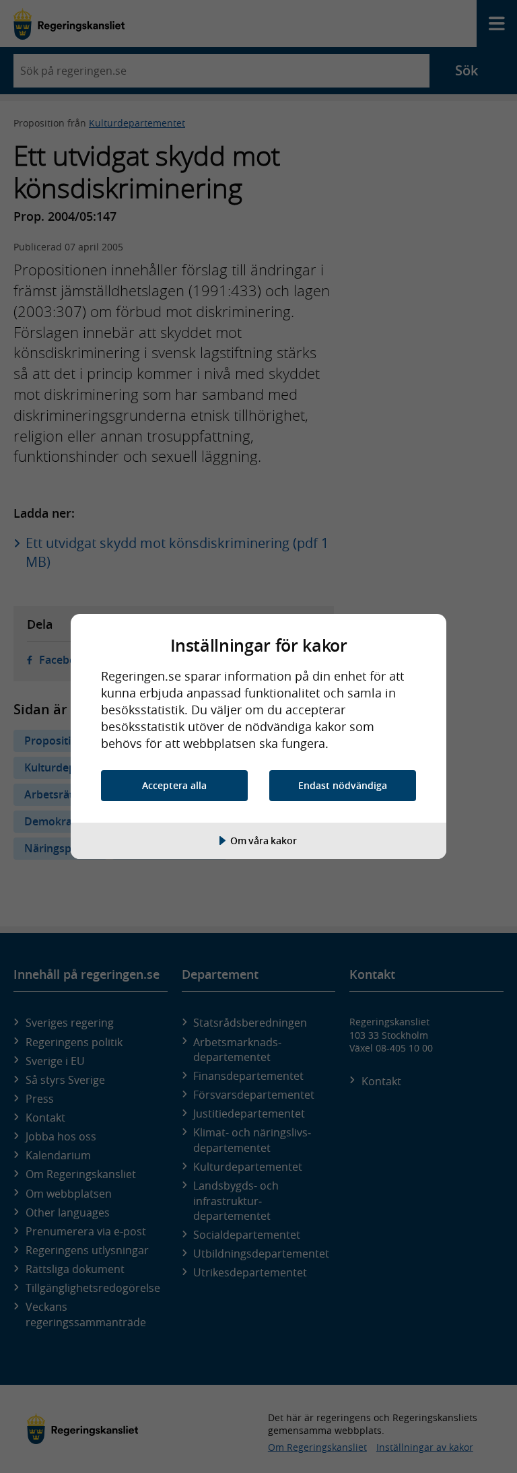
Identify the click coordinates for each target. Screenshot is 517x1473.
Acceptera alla (174, 785)
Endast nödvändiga (342, 785)
